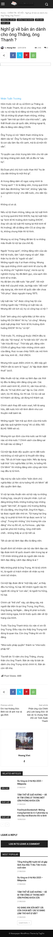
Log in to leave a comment (24, 844)
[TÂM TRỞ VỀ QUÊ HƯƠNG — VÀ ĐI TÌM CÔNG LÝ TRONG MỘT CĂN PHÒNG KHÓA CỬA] (8, 798)
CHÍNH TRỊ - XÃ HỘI (15, 13)
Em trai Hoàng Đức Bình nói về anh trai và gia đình (11, 711)
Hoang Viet (11, 48)
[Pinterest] (26, 55)
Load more (23, 922)
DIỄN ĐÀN (39, 20)
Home (3, 13)
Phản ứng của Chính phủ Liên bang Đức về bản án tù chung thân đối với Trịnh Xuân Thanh (37, 714)
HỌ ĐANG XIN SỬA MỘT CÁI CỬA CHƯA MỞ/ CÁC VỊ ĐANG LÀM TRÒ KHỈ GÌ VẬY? (31, 910)
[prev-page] (2, 825)
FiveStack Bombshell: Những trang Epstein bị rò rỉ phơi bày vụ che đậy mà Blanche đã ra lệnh (32, 813)
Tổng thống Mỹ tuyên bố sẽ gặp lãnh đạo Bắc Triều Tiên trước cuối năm (32, 865)
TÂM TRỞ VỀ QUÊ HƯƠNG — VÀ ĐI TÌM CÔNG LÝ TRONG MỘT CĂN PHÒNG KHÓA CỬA (32, 798)
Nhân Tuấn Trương (11, 98)
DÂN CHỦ (5, 788)
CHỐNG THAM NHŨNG (25, 20)
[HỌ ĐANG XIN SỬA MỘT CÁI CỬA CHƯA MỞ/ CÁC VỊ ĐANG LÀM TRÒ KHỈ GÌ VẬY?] (8, 911)
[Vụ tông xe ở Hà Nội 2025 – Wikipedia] (8, 785)
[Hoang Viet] (3, 47)
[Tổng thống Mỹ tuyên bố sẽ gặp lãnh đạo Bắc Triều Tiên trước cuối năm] (8, 865)
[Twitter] (20, 55)
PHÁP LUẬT (5, 23)
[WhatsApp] (33, 55)
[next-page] (7, 825)
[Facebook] (13, 55)
